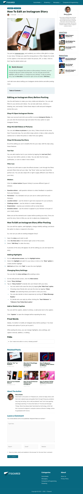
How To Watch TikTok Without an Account (46, 382)
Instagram (10, 8)
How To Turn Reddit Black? (13, 382)
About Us (63, 476)
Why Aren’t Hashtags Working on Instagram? (30, 364)
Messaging (44, 478)
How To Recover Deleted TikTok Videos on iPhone (47, 364)
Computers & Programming (49, 481)
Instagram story (19, 53)
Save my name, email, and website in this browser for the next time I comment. (31, 452)
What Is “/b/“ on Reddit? (12, 363)
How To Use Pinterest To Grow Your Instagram (30, 383)
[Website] (48, 447)
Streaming (44, 483)
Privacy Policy (65, 478)
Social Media (17, 8)
